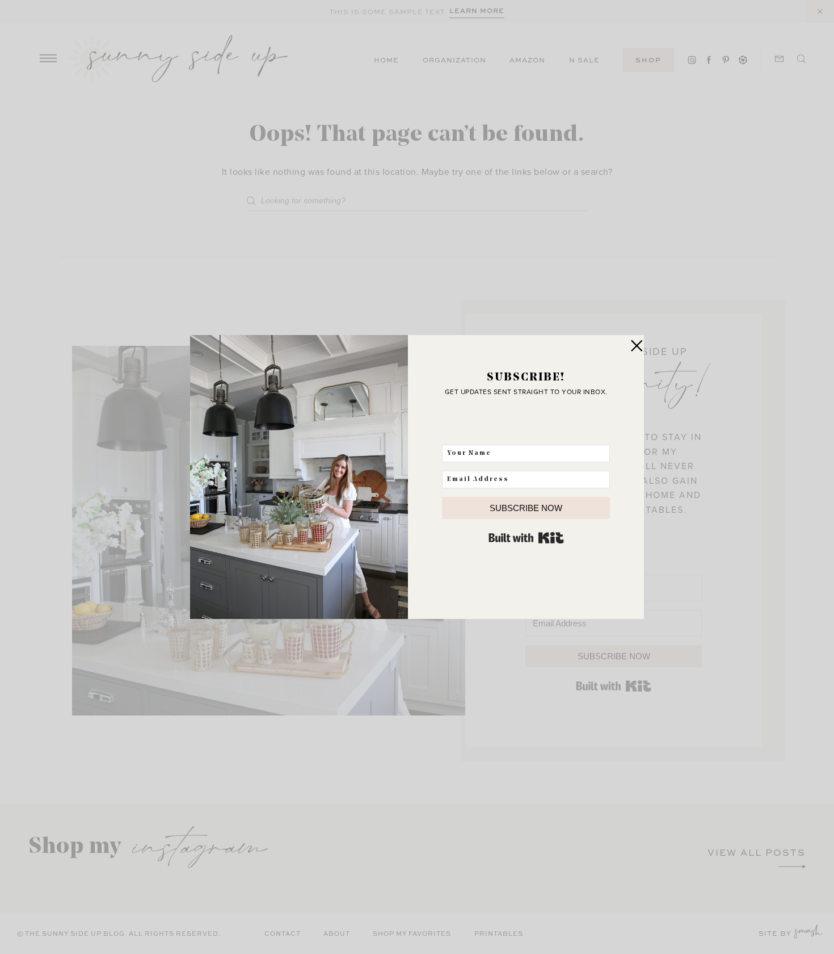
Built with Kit (526, 538)
